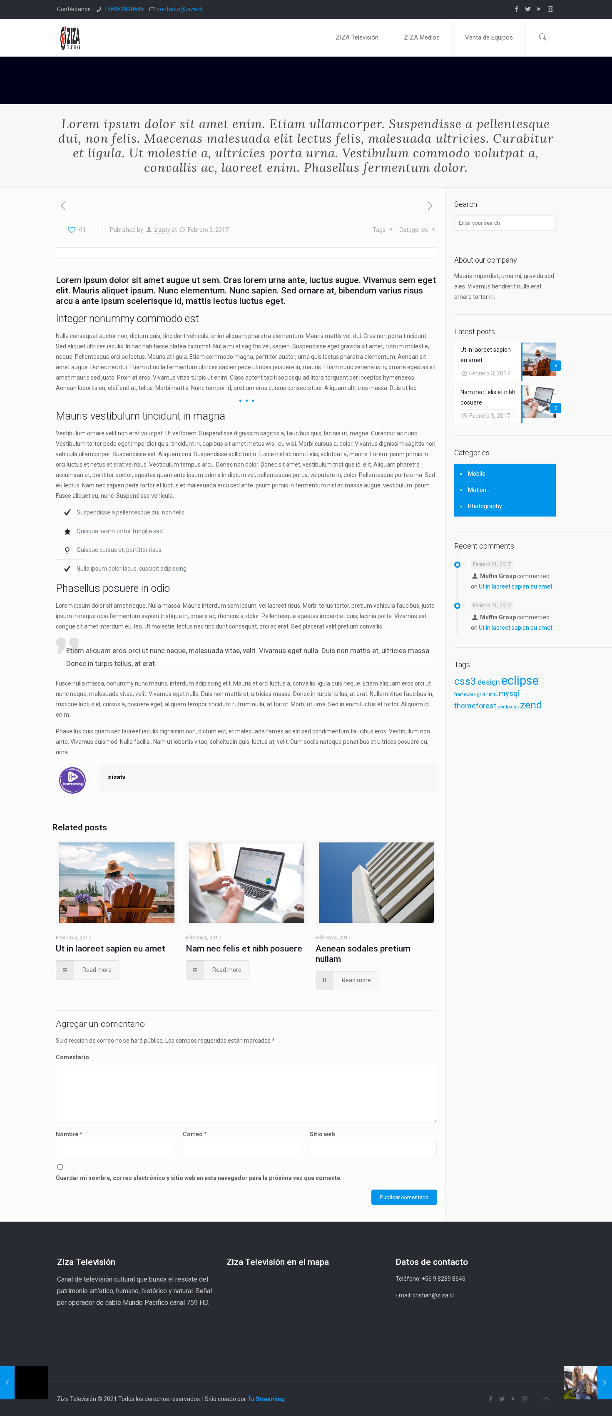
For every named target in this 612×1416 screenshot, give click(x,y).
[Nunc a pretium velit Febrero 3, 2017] (24, 1382)
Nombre (69, 1134)
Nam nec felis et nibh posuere (244, 949)
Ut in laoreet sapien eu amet (110, 949)
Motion (477, 490)
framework (465, 694)
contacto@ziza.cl (179, 9)
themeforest (475, 705)
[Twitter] (528, 9)
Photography (485, 506)
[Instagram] (550, 9)
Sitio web (322, 1134)
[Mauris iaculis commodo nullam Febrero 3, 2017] (588, 1382)
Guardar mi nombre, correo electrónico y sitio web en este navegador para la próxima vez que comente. (199, 1178)
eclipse (520, 680)
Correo (195, 1134)
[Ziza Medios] (72, 37)
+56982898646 (124, 9)
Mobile (476, 473)
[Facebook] (516, 9)
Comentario (72, 1057)
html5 (492, 694)
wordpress (508, 707)
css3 (465, 681)
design (489, 682)
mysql (509, 693)
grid (481, 694)
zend (531, 705)
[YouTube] (539, 9)
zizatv (162, 229)
